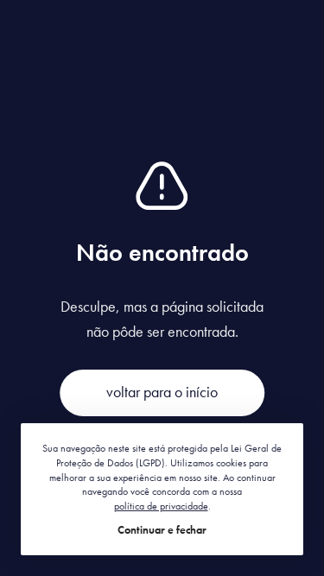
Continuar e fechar (162, 529)
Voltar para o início (162, 392)
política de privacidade (161, 506)
